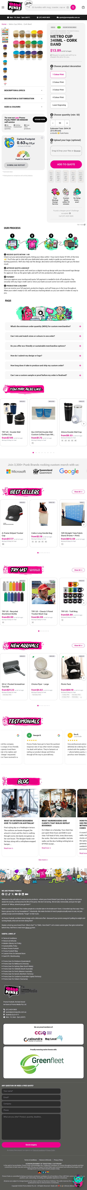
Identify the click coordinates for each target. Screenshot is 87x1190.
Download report (16, 165)
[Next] (84, 423)
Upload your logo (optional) (67, 140)
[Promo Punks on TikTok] (9, 894)
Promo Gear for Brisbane (12, 961)
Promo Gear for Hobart (11, 979)
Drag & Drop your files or (66, 151)
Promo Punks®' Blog (10, 951)
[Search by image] (68, 7)
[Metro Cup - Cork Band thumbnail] (5, 32)
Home (4, 24)
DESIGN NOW (40, 119)
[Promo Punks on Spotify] (19, 894)
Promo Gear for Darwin (11, 974)
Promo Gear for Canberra (12, 976)
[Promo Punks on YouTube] (15, 894)
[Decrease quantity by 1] (52, 123)
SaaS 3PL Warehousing (11, 956)
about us (28, 928)
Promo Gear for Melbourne (12, 964)
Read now (8, 848)
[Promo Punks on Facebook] (3, 894)
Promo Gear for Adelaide (11, 969)
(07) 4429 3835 (44, 17)
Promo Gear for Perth (10, 971)
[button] (66, 56)
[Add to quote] (24, 442)
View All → (78, 492)
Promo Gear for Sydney (11, 966)
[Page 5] (45, 452)
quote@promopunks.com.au (69, 17)
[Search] (73, 7)
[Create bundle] (18, 442)
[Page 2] (36, 452)
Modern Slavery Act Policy (12, 943)
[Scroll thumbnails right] (5, 85)
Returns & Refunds (9, 941)
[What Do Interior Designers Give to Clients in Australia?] (20, 803)
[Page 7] (51, 452)
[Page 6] (48, 452)
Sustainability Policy (10, 946)
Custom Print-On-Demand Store (14, 953)
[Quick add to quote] (25, 697)
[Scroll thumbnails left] (5, 28)
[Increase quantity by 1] (67, 123)
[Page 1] (33, 452)
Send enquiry (31, 1145)
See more (43, 860)
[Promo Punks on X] (12, 894)
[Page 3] (39, 452)
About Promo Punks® (11, 948)
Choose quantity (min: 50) (66, 114)
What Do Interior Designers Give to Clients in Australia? (19, 822)
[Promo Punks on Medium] (26, 894)
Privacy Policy (50, 1150)
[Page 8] (53, 452)
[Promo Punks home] (14, 6)
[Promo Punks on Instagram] (6, 894)
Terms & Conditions (10, 938)
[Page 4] (42, 452)
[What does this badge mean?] (42, 138)
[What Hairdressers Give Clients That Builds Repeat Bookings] (58, 803)
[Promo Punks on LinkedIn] (22, 894)
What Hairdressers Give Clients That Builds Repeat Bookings (56, 823)
